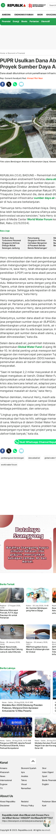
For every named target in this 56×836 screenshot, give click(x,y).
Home (2, 53)
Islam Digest (47, 772)
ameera (6, 14)
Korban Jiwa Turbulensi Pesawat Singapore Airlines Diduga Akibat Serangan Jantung (11, 243)
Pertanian (34, 21)
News (2, 776)
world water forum (9, 464)
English (45, 784)
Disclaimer (4, 805)
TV (1, 788)
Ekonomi (11, 53)
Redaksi (25, 801)
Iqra (23, 772)
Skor (44, 768)
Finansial (6, 21)
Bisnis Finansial (49, 780)
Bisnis (24, 21)
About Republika (7, 801)
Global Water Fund (30, 347)
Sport (44, 776)
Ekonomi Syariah (24, 14)
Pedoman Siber (49, 801)
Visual (24, 784)
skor (40, 14)
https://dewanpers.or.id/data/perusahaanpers (23, 821)
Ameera (3, 768)
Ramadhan (26, 788)
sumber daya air (44, 198)
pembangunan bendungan (12, 458)
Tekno (24, 780)
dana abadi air (34, 458)
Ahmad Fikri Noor (35, 78)
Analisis (24, 776)
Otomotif (45, 21)
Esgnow (3, 784)
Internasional (6, 780)
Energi (16, 21)
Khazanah (4, 772)
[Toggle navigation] (3, 5)
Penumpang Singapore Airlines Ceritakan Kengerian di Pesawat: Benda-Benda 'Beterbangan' (37, 243)
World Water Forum (40, 219)
